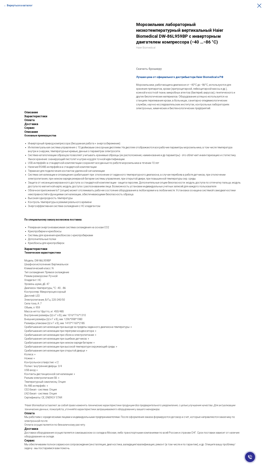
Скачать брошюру (149, 69)
